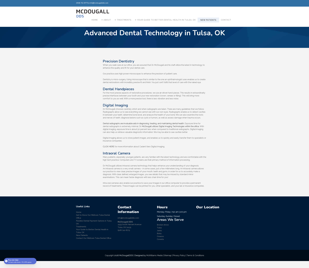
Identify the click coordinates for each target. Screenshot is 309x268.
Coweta (160, 239)
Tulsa (159, 228)
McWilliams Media (154, 255)
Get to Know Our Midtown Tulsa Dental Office (93, 216)
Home (78, 212)
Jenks (159, 231)
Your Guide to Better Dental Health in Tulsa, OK (92, 230)
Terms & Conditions (195, 255)
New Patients (82, 235)
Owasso (160, 236)
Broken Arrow (163, 225)
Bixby (159, 233)
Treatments (81, 227)
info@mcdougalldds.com (98, 3)
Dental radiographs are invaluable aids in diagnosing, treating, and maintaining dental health (143, 123)
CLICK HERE (108, 146)
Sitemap (167, 255)
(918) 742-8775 (82, 3)
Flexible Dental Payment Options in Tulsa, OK (94, 222)
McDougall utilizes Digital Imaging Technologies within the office (170, 126)
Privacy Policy (179, 255)
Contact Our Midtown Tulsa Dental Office (93, 238)
